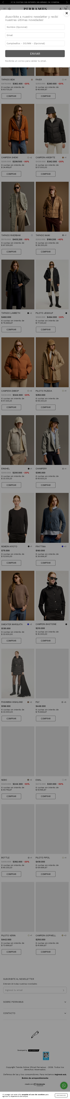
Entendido (61, 1095)
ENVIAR (35, 53)
